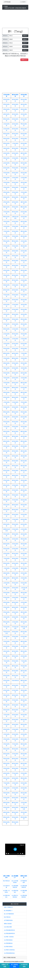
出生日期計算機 (8, 926)
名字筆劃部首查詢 (8, 920)
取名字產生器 (6, 880)
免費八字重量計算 (8, 907)
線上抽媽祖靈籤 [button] (14, 965)
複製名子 (25, 35)
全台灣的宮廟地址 (8, 940)
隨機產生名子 (24, 59)
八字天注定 (7, 2)
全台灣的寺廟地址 (8, 946)
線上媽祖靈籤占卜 (8, 910)
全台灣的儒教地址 (8, 943)
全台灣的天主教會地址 (9, 949)
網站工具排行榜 (14, 904)
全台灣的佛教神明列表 (9, 930)
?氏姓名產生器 (15, 680)
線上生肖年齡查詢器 (9, 913)
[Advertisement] (15, 19)
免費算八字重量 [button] (4, 965)
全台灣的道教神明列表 (9, 933)
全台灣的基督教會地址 (9, 953)
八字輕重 (5, 6)
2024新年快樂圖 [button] (24, 965)
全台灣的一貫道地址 (9, 936)
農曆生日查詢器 (8, 923)
